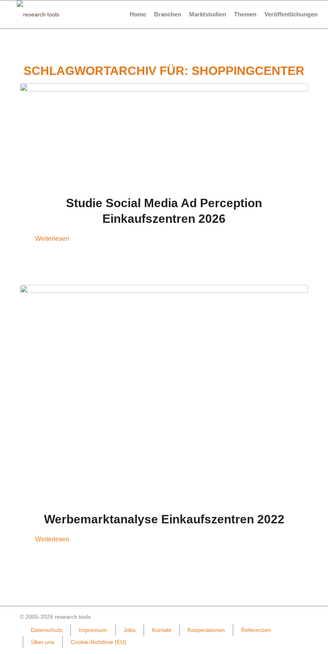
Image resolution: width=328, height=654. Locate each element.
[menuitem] (138, 14)
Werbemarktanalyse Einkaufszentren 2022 (164, 519)
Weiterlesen (52, 238)
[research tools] (38, 14)
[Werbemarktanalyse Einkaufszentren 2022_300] (164, 393)
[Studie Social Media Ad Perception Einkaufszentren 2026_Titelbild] (164, 134)
